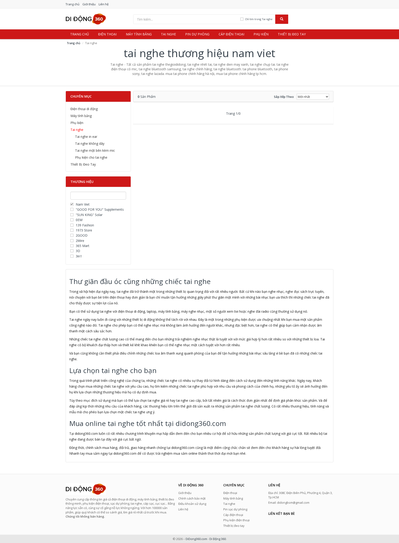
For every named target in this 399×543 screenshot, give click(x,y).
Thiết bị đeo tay (292, 34)
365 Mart (82, 246)
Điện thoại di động (84, 109)
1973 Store (84, 230)
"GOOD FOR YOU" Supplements (100, 209)
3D (78, 251)
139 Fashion (85, 225)
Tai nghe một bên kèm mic (95, 150)
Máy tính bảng (139, 34)
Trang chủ (72, 4)
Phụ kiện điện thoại (236, 520)
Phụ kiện (261, 34)
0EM (79, 220)
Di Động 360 (217, 539)
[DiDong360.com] (86, 18)
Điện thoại (107, 34)
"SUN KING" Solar (89, 215)
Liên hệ (104, 4)
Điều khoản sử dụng (192, 504)
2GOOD (82, 235)
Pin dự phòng (197, 34)
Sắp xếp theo (284, 97)
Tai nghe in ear (86, 136)
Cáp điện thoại (231, 34)
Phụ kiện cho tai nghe (91, 157)
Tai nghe (168, 34)
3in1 (79, 256)
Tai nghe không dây (89, 143)
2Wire (80, 240)
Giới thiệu (89, 4)
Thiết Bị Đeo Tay (83, 164)
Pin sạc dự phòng (235, 509)
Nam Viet (83, 204)
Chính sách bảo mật (192, 498)
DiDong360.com (196, 539)
